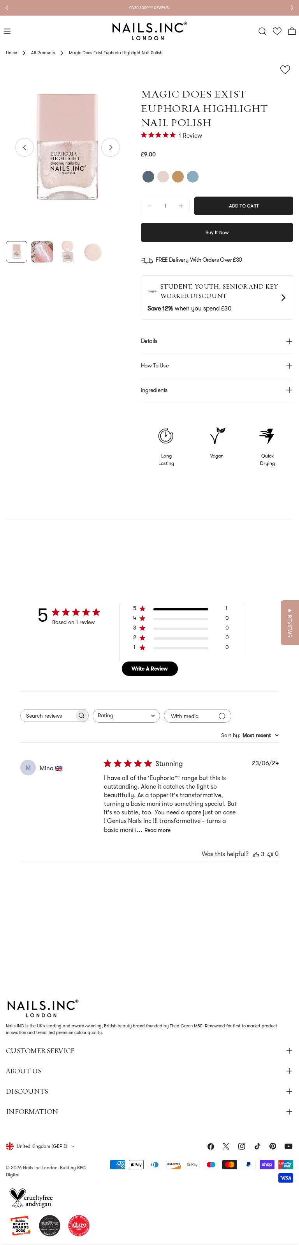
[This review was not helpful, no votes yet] (270, 854)
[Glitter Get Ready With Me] (148, 177)
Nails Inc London (40, 1168)
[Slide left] (24, 147)
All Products (43, 52)
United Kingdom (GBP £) (42, 1146)
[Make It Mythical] (163, 177)
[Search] (262, 31)
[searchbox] (47, 715)
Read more (157, 830)
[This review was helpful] (256, 854)
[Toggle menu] (7, 31)
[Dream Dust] (178, 177)
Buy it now (217, 232)
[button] (277, 31)
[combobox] (126, 716)
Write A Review (150, 668)
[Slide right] (110, 147)
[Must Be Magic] (193, 177)
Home (11, 52)
